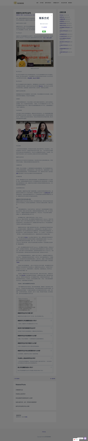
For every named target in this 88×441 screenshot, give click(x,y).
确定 (44, 31)
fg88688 (45, 27)
